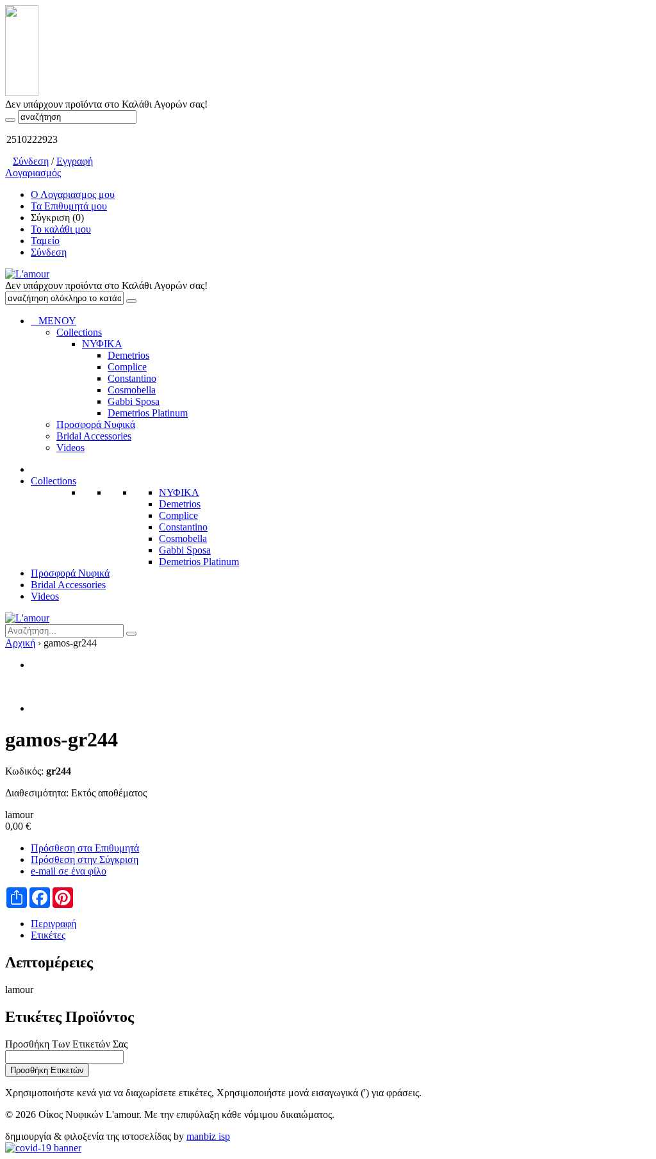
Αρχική (20, 642)
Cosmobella (183, 538)
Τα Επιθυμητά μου (69, 206)
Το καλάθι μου (61, 229)
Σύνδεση (31, 161)
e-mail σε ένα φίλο (68, 871)
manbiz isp (208, 1136)
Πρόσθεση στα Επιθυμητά (85, 848)
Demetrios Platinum (199, 561)
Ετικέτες (48, 935)
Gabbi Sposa (185, 550)
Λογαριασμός (33, 172)
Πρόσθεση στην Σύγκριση (84, 859)
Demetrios (180, 503)
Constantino (183, 527)
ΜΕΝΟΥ (53, 320)
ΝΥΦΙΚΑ (179, 492)
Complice (178, 515)
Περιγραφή (53, 923)
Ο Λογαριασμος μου (73, 194)
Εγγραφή (74, 161)
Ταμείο (45, 240)
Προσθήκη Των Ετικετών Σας (66, 1044)
